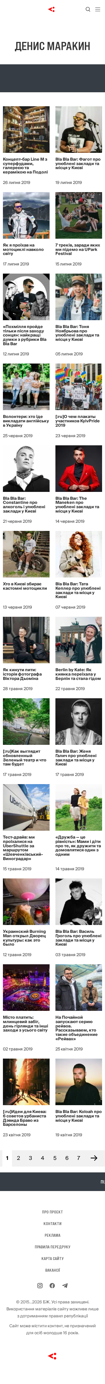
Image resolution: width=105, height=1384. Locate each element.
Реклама (52, 1235)
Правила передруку (52, 1247)
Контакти (52, 1223)
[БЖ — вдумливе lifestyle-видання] (53, 9)
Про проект (52, 1212)
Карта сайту (52, 1258)
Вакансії (52, 1270)
